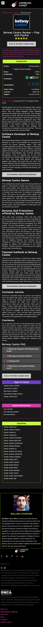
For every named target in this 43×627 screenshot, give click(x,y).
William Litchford (7, 101)
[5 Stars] (26, 38)
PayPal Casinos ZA (10, 449)
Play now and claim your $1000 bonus (21, 174)
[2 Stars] (19, 38)
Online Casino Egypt (11, 459)
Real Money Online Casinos (13, 394)
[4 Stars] (24, 38)
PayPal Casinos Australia (13, 451)
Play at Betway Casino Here (21, 44)
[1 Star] (16, 38)
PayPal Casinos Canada (12, 430)
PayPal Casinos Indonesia (13, 438)
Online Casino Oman (11, 467)
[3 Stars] (21, 38)
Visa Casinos (8, 409)
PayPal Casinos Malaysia (12, 440)
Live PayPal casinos (11, 388)
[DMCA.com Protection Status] (6, 592)
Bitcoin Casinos (9, 414)
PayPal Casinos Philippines (13, 443)
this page (9, 56)
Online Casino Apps (10, 396)
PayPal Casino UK (10, 432)
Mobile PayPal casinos (12, 386)
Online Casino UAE (10, 478)
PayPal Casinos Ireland (12, 446)
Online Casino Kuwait (11, 465)
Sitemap (4, 620)
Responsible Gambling (9, 612)
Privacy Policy (6, 622)
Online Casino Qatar (11, 473)
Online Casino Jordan (11, 462)
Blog (2, 617)
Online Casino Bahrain (11, 470)
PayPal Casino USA (10, 427)
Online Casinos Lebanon (12, 457)
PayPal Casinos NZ (10, 435)
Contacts (4, 614)
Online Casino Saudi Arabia (13, 476)
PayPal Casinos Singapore (13, 454)
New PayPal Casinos (11, 391)
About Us (4, 609)
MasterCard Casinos (11, 412)
